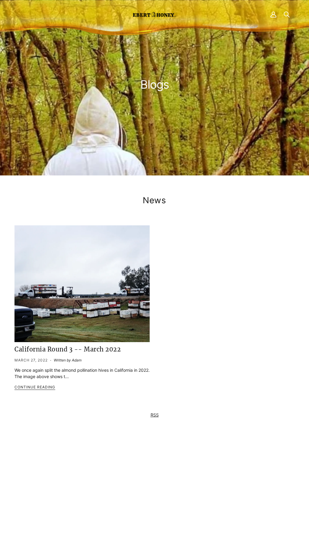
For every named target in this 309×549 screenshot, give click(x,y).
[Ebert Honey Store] (154, 14)
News (154, 200)
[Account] (273, 14)
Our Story (151, 485)
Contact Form (78, 472)
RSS (155, 414)
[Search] (287, 14)
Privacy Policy (230, 472)
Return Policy (229, 478)
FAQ (146, 478)
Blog (146, 491)
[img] (67, 504)
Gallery (148, 497)
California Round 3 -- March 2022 (67, 349)
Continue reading (34, 387)
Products (151, 472)
